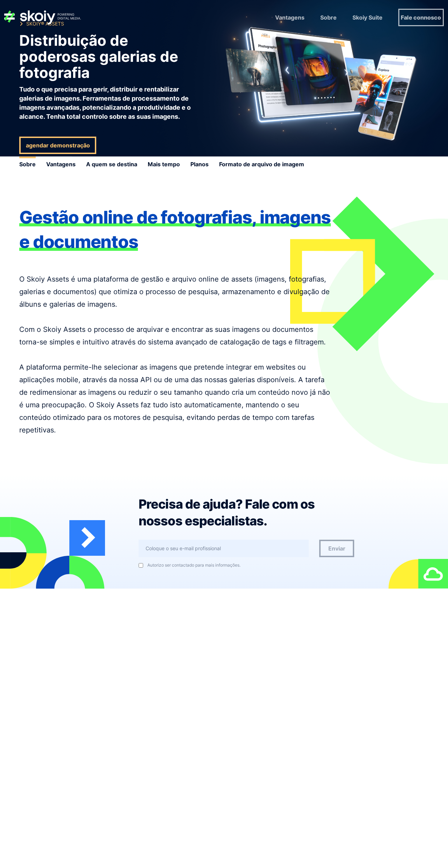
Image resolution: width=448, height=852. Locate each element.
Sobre (328, 17)
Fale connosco (421, 17)
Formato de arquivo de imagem (261, 164)
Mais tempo (164, 164)
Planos (199, 164)
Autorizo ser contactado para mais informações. (193, 565)
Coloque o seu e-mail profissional (183, 548)
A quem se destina (111, 164)
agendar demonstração (58, 145)
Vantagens (289, 17)
